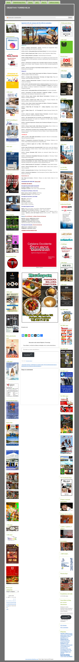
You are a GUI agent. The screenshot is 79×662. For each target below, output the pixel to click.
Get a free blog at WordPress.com (31, 659)
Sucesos (62, 651)
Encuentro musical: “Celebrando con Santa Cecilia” (33, 364)
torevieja (62, 653)
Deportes (63, 639)
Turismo (61, 656)
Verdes (65, 656)
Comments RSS (17, 17)
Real (70, 649)
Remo (68, 650)
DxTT (37, 2)
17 (7, 604)
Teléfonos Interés (54, 2)
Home (8, 2)
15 (14, 602)
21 (12, 604)
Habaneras (63, 645)
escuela (61, 642)
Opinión (66, 647)
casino (61, 634)
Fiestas (62, 643)
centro (65, 634)
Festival (67, 642)
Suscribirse (27, 355)
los (69, 646)
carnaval (70, 633)
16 (15, 602)
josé (61, 646)
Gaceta (30, 2)
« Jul (7, 609)
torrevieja (65, 654)
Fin (65, 643)
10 (7, 602)
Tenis (69, 651)
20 (11, 604)
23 (15, 604)
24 (7, 605)
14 (12, 602)
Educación (67, 640)
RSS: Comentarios (64, 627)
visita (68, 656)
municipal (62, 647)
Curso (66, 637)
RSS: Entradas (63, 625)
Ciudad (68, 634)
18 (8, 604)
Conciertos (63, 636)
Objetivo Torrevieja (18, 8)
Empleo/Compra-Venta (19, 2)
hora (67, 645)
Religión (65, 650)
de (67, 637)
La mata (64, 646)
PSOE (67, 649)
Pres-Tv (44, 2)
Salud (71, 650)
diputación (62, 640)
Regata (61, 650)
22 (14, 604)
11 (8, 602)
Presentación (63, 649)
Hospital (70, 645)
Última (70, 656)
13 (11, 602)
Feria (65, 642)
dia (67, 639)
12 (9, 602)
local (67, 646)
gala (67, 643)
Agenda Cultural (29, 360)
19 (9, 604)
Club (71, 635)
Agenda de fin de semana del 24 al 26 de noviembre (36, 23)
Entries (11, 17)
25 (8, 605)
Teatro (66, 651)
